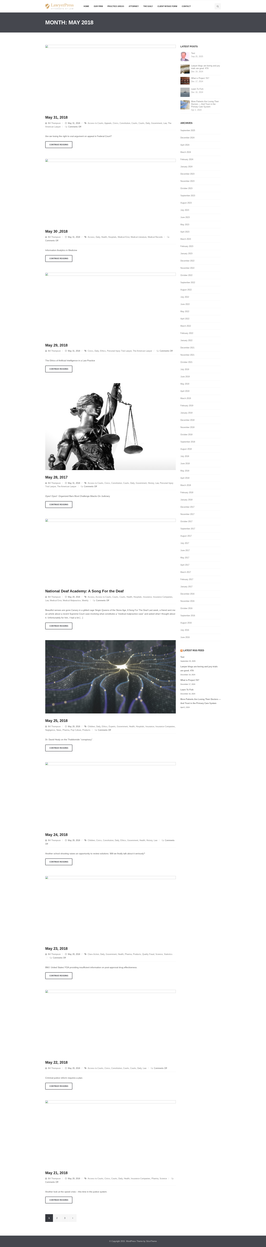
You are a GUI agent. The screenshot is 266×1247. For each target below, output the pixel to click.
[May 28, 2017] (110, 426)
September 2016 (187, 615)
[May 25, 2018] (110, 676)
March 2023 (185, 239)
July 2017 (184, 543)
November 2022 (187, 268)
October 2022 (186, 275)
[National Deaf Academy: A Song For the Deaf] (110, 551)
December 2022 (187, 261)
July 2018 (184, 456)
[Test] (185, 56)
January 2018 (186, 500)
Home (86, 6)
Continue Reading (58, 145)
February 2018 (186, 492)
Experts (112, 726)
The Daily (148, 6)
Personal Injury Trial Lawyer (119, 351)
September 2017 (187, 529)
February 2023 (186, 246)
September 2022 (187, 282)
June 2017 (185, 550)
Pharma (65, 730)
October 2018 (186, 434)
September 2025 (187, 130)
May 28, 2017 (56, 477)
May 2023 (184, 224)
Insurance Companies (162, 597)
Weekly (85, 600)
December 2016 (187, 594)
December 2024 (187, 138)
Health (104, 237)
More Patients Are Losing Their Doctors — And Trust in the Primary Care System (205, 104)
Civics (115, 123)
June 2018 (185, 463)
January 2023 (186, 253)
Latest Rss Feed (193, 650)
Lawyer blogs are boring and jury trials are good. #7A (205, 67)
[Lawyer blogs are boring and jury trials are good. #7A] (185, 69)
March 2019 (185, 398)
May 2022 (184, 311)
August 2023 (186, 203)
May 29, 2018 (56, 345)
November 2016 (187, 601)
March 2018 (185, 485)
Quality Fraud (148, 954)
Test (193, 53)
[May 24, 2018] (110, 794)
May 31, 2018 (56, 117)
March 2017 (185, 572)
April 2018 (184, 478)
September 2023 (187, 195)
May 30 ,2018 (56, 231)
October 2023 (186, 188)
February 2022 (186, 333)
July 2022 (184, 297)
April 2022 (184, 319)
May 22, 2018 (56, 1062)
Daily (148, 123)
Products (86, 730)
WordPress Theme (134, 1241)
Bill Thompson (54, 123)
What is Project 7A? (200, 78)
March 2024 (185, 152)
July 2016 (184, 630)
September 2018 (187, 442)
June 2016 (185, 637)
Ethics (103, 351)
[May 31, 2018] (110, 77)
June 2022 (185, 304)
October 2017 (186, 521)
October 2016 (186, 608)
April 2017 (184, 565)
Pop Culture (76, 730)
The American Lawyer (142, 351)
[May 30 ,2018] (110, 191)
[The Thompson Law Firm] (59, 6)
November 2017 (187, 514)
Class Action (93, 954)
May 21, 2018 (56, 1173)
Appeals (108, 123)
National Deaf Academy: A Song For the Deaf (84, 591)
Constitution (125, 123)
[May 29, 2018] (110, 305)
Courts (134, 123)
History (151, 483)
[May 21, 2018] (110, 1133)
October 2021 (186, 362)
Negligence (50, 730)
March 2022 (185, 326)
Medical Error (123, 237)
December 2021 (187, 347)
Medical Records (155, 237)
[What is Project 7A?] (185, 80)
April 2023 (184, 232)
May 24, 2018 (56, 835)
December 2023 (187, 174)
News (58, 730)
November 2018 (187, 427)
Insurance (147, 597)
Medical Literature (139, 237)
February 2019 (186, 405)
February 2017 (186, 579)
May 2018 (184, 471)
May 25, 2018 (56, 721)
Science (159, 954)
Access (91, 237)
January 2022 (186, 340)
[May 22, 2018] (110, 1022)
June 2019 (185, 376)
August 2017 (186, 536)
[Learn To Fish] (185, 92)
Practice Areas (115, 6)
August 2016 (186, 623)
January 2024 (186, 166)
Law (165, 123)
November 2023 (187, 181)
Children (91, 726)
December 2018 (187, 420)
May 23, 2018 (56, 948)
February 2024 (186, 159)
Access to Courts (95, 123)
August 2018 (186, 449)
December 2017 (187, 507)
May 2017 (184, 557)
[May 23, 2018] (110, 908)
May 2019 (184, 384)
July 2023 (184, 210)
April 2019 (184, 391)
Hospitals (112, 237)
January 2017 (186, 586)
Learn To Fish (197, 89)
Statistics (168, 954)
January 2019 (186, 413)
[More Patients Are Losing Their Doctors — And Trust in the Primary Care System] (185, 105)
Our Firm (98, 6)
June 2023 (185, 217)
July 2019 (184, 369)
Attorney (134, 6)
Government (156, 123)
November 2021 (187, 355)
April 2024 (184, 145)
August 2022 (186, 290)
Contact (186, 6)
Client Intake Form (167, 6)
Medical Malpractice (72, 600)
